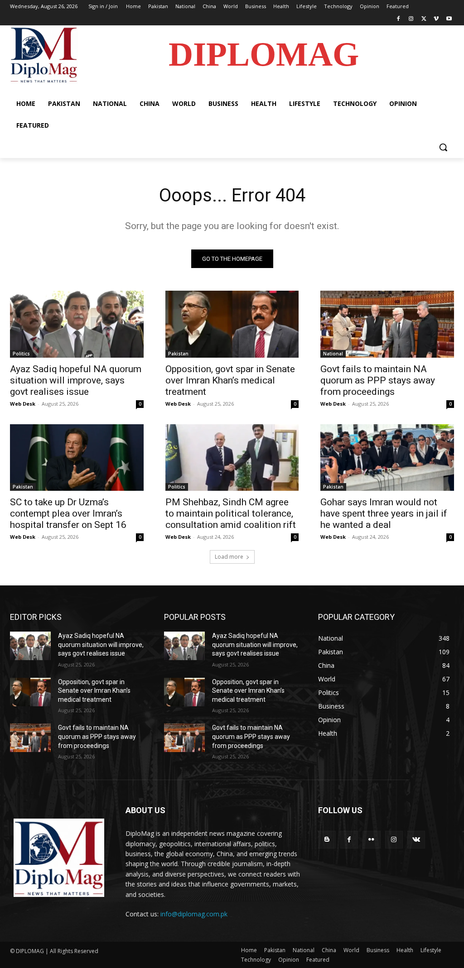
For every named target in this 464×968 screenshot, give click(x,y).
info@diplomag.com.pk (193, 914)
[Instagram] (411, 19)
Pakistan (178, 353)
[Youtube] (449, 19)
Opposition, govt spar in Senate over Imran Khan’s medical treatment (230, 380)
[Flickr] (371, 839)
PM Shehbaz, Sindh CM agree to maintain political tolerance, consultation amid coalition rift (230, 513)
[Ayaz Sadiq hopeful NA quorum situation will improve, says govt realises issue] (77, 324)
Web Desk (22, 403)
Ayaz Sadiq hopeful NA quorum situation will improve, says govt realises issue (75, 380)
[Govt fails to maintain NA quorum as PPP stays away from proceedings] (387, 324)
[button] (443, 147)
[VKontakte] (416, 839)
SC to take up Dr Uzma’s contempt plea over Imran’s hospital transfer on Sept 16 (68, 513)
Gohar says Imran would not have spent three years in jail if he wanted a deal (383, 513)
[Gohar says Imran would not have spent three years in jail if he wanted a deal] (387, 457)
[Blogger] (327, 839)
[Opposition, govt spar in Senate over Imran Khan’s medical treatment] (232, 324)
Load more (229, 557)
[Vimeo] (436, 19)
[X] (424, 19)
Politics (21, 353)
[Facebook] (398, 19)
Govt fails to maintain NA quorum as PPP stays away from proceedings (377, 380)
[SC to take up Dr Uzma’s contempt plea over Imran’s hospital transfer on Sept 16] (77, 457)
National (333, 353)
